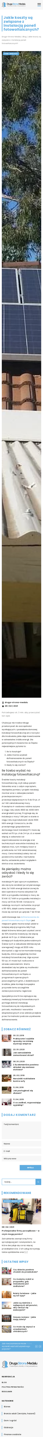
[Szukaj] (38, 1182)
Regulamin (7, 1391)
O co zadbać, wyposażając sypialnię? (27, 1104)
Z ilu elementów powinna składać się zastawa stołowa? (25, 1067)
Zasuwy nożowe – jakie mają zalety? (24, 1318)
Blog (4, 1382)
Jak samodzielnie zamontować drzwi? (23, 1054)
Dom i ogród (10, 1420)
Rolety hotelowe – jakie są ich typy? (24, 1294)
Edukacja (8, 1427)
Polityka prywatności (13, 1387)
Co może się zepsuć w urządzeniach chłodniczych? (24, 1329)
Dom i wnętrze (11, 54)
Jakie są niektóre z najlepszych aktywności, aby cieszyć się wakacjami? (25, 1306)
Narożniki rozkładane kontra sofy (24, 1080)
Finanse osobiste (12, 1434)
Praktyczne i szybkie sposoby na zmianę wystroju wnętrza (23, 1041)
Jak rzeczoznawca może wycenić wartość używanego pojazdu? (16, 1346)
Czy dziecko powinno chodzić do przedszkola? (25, 1271)
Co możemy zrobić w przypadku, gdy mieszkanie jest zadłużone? (23, 1282)
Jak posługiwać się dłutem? (23, 1092)
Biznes (7, 1406)
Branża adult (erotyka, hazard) (19, 1413)
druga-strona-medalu (16, 702)
